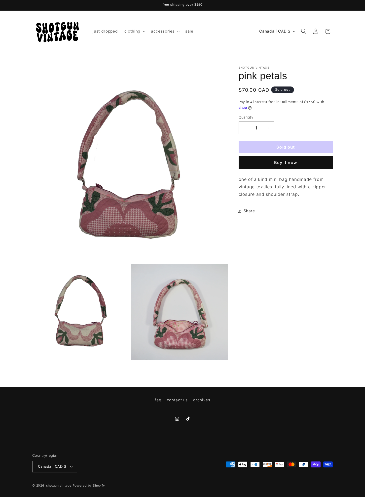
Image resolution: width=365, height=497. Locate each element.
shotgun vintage (59, 485)
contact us (177, 400)
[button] (134, 31)
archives (201, 400)
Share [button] (249, 210)
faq (158, 400)
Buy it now (285, 162)
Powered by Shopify (89, 485)
